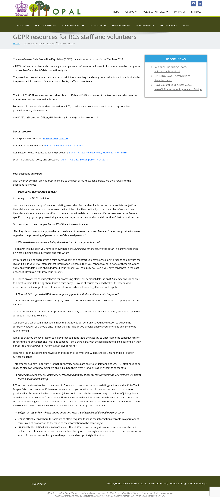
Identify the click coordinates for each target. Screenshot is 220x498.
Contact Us (180, 11)
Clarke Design (199, 483)
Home (116, 11)
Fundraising (143, 25)
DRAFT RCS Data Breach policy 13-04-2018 (84, 159)
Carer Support (71, 25)
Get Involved (168, 25)
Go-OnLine (96, 25)
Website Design (179, 483)
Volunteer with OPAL (154, 11)
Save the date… (163, 80)
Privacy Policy (38, 483)
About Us (129, 11)
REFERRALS (196, 11)
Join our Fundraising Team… (171, 66)
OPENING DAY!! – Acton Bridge (172, 75)
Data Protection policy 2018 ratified (63, 145)
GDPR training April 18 (55, 138)
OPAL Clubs (22, 25)
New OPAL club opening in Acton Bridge (178, 89)
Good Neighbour (45, 25)
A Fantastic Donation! (167, 71)
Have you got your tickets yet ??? (173, 84)
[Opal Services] (48, 7)
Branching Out (121, 25)
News (186, 25)
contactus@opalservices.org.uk (94, 493)
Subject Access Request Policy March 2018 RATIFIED (98, 152)
